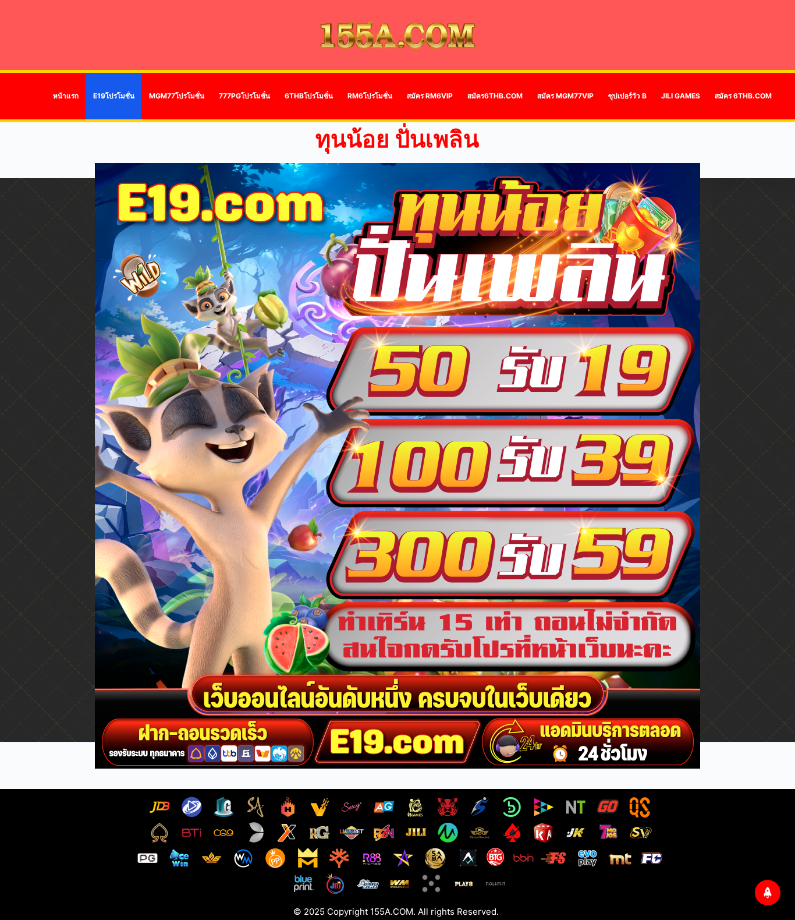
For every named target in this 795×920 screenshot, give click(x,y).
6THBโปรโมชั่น (309, 95)
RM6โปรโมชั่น (369, 95)
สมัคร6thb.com (495, 95)
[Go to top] (767, 892)
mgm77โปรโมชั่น (176, 95)
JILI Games (680, 95)
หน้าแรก (66, 95)
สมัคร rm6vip (430, 95)
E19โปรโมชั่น (113, 95)
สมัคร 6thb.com (743, 95)
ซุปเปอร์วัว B (627, 95)
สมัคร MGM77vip (565, 95)
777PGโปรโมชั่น (244, 95)
